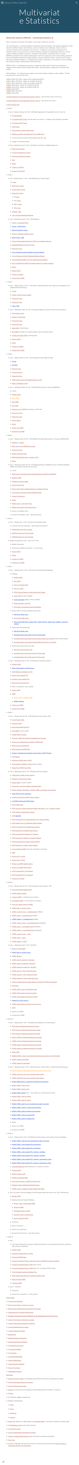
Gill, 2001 (14, 365)
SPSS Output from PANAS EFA (21, 749)
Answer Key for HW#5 (18, 562)
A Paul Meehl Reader (39, 1421)
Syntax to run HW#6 (17, 705)
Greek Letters (16, 127)
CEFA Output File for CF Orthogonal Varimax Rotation (27, 823)
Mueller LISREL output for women (21, 1100)
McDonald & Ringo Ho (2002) (22, 1211)
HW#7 (13, 853)
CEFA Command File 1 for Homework (22, 871)
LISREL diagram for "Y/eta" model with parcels (25, 978)
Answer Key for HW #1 (18, 171)
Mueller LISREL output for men (20, 1089)
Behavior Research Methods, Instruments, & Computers (21, 1305)
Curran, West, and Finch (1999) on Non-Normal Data (26, 786)
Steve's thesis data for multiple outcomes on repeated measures (30, 489)
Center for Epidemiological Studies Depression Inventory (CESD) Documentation (34, 982)
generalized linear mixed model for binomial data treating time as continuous (35, 642)
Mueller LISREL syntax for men (21, 1085)
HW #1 (14, 163)
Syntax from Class (17, 298)
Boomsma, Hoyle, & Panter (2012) (23, 1214)
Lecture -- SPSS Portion (19, 226)
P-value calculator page (12, 104)
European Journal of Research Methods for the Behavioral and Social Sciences (33, 1316)
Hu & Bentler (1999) (17, 901)
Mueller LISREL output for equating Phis (23, 1118)
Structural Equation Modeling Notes (22, 889)
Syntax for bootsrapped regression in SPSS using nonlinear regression (31, 241)
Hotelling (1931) (16, 394)
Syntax (17, 197)
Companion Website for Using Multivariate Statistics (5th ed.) (23, 97)
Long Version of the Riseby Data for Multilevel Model (26, 492)
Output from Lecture (17, 193)
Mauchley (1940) (16, 478)
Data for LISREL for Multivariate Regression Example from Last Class (31, 1070)
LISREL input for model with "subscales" (23, 960)
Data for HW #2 (16, 271)
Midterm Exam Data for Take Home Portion (24, 507)
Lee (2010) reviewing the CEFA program (23, 801)
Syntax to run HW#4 (17, 428)
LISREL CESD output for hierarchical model (24, 993)
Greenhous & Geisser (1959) (20, 481)
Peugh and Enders (19, 599)
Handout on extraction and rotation (21, 779)
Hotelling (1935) (16, 1250)
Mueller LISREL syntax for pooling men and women (26, 1107)
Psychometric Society (14, 1429)
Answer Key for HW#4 (18, 431)
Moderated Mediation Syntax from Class (23, 245)
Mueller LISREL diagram (19, 1093)
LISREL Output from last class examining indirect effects (28, 1078)
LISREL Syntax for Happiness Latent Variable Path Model (28, 1189)
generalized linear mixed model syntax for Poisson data (29, 653)
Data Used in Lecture (18, 186)
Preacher (12, 1417)
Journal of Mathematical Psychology (18, 1327)
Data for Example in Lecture (20, 230)
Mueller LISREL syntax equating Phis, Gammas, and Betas (28, 1152)
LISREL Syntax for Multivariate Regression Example (26, 1041)
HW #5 (14, 555)
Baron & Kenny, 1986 (18, 237)
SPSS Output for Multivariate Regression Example (26, 1033)
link (45, 138)
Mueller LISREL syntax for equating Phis (23, 1115)
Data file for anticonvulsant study (23, 649)
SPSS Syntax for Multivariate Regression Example (26, 1030)
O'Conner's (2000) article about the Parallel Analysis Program (29, 738)
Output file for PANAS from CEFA (21, 768)
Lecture (14, 182)
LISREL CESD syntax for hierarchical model (24, 989)
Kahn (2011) (17, 581)
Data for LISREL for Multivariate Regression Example (27, 1037)
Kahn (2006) (15, 731)
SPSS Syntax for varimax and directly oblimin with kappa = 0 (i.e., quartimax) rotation (36, 808)
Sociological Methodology (15, 1356)
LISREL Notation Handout (19, 893)
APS (14, 1421)
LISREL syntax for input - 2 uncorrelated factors (25, 923)
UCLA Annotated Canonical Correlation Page (24, 1272)
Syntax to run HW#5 (17, 559)
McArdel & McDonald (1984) (20, 1178)
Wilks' (14, 446)
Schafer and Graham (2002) (19, 335)
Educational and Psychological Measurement (20, 1312)
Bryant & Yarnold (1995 (18, 949)
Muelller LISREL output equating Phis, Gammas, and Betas (28, 1155)
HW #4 (14, 424)
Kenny (12, 1409)
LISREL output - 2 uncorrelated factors (23, 926)
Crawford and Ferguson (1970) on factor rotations (25, 797)
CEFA (13, 816)
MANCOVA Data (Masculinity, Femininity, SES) (25, 457)
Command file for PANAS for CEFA (22, 764)
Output (14, 461)
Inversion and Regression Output (21, 156)
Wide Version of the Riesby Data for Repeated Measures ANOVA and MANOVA (34, 474)
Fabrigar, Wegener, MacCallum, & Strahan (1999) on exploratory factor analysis (34, 790)
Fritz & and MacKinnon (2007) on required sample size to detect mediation (32, 263)
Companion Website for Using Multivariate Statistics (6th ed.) (23, 100)
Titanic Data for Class (18, 313)
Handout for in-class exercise (20, 1000)
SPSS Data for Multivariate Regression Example (25, 1026)
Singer (16, 596)
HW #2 (14, 267)
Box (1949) (15, 332)
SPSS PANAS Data (17, 805)
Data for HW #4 (16, 420)
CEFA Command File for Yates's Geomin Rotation (26, 841)
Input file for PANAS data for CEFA (22, 760)
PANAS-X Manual (19, 701)
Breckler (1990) (16, 1196)
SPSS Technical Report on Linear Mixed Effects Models (29, 592)
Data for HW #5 (16, 551)
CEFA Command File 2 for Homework (22, 875)
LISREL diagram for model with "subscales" (24, 967)
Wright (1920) (15, 1052)
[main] (39, 16)
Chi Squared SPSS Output (19, 123)
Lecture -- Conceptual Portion (20, 223)
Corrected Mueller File (18, 1166)
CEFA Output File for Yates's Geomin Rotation (25, 845)
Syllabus (8, 85)
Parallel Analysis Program (19, 734)
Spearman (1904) (17, 723)
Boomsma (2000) (19, 1207)
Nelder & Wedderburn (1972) (20, 383)
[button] (2, 2)
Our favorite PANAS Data (19, 1257)
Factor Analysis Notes (18, 720)
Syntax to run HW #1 (18, 167)
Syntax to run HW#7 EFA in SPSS (21, 867)
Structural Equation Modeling (16, 1364)
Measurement (12, 1334)
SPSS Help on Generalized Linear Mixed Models (27, 607)
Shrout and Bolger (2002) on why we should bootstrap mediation (30, 259)
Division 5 (11, 1390)
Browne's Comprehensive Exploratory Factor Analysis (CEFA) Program (31, 753)
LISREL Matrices (17, 956)
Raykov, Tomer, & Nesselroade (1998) (24, 1203)
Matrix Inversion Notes (18, 149)
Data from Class (16, 369)
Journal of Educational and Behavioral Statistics (21, 1323)
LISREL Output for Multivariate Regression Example (26, 1045)
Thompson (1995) (17, 1283)
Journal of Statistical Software (16, 1331)
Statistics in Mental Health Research (18, 1436)
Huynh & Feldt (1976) (18, 485)
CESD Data (15, 985)
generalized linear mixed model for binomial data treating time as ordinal (34, 638)
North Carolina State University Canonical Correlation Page (28, 1275)
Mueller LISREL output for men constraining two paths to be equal (30, 1104)
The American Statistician (15, 1301)
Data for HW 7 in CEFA (18, 860)
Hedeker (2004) (18, 577)
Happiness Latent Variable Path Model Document (25, 1185)
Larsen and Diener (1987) (19, 849)
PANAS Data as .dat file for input (21, 908)
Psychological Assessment (15, 1345)
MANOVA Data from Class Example (22, 529)
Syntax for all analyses (18, 496)
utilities (19, 1397)
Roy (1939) (15, 406)
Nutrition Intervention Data (19, 454)
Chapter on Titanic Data (18, 317)
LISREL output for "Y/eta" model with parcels (24, 974)
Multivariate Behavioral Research (17, 1338)
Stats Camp (11, 1440)
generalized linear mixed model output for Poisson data (29, 657)
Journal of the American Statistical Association (21, 1320)
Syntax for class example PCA (20, 679)
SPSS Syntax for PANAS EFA (20, 745)
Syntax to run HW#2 (17, 274)
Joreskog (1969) (16, 897)
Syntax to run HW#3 (17, 346)
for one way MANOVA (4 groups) (26, 446)
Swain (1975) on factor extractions (21, 793)
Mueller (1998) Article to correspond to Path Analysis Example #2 (30, 1081)
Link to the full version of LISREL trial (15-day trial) (26, 1181)
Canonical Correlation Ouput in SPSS (22, 1268)
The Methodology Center (15, 1425)
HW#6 (13, 694)
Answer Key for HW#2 (18, 278)
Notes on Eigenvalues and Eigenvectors (23, 668)
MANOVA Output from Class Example (22, 537)
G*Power (10, 1393)
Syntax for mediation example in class (22, 234)
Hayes (12, 1405)
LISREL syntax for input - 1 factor (21, 934)
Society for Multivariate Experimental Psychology (22, 1432)
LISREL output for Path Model (20, 1059)
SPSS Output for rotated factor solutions (23, 812)
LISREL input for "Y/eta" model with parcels (24, 971)
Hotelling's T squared (18, 442)
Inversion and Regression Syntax (21, 152)
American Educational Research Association (20, 1382)
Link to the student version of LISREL (22, 904)
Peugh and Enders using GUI (22, 603)
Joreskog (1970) (16, 1170)
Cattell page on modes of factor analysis (23, 775)
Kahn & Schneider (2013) (21, 585)
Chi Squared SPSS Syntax (19, 119)
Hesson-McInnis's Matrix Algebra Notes (23, 130)
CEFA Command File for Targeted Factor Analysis (26, 827)
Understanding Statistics (15, 1371)
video (14, 141)
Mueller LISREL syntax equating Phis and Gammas (26, 1144)
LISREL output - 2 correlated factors (22, 915)
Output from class (17, 248)
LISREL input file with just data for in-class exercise (26, 1004)
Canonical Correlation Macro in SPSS (22, 1253)
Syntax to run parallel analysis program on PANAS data (27, 742)
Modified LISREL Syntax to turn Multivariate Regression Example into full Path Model (36, 1056)
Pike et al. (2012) (19, 588)
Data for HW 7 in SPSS (18, 856)
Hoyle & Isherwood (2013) (21, 1218)
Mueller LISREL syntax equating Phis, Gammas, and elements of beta (31, 1159)
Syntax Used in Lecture (18, 189)
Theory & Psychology (14, 1368)
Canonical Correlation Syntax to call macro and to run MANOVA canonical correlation (35, 1261)
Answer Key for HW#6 (18, 709)
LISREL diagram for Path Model (21, 1063)
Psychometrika (12, 1353)
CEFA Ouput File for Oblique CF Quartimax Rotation (26, 838)
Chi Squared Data (17, 115)
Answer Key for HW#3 (18, 350)
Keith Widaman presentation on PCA (22, 672)
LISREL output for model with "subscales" (23, 963)
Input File (18, 816)
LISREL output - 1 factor (19, 937)
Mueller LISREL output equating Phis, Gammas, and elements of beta (31, 1163)
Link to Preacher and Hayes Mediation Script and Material (28, 252)
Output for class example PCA (20, 683)
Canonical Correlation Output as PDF (22, 1264)
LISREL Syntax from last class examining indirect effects (28, 1074)
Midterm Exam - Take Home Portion (22, 503)
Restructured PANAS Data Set (20, 727)
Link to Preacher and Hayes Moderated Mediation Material (28, 256)
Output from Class (17, 302)
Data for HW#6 (16, 690)
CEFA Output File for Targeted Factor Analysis (25, 830)
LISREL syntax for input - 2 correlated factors (24, 912)
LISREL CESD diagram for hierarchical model (24, 997)
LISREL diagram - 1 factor (19, 941)
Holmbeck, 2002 (16, 211)
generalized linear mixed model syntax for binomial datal (29, 635)
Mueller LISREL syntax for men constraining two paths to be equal (30, 1141)
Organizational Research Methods (17, 1342)
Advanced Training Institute (16, 1378)
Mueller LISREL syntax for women (21, 1096)
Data (13, 160)
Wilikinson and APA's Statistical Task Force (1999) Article (28, 134)
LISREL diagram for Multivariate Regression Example (27, 1048)
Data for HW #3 (16, 339)
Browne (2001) (16, 782)
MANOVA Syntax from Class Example (22, 533)
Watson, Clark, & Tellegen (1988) (23, 697)
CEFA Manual (16, 757)
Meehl (10, 1421)
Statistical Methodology (14, 1360)
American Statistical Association (17, 1386)
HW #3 (14, 343)
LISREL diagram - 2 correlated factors (22, 919)
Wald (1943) (15, 328)
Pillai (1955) (15, 402)
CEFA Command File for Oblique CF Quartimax (25, 834)
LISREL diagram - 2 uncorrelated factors (23, 930)
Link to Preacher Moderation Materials (22, 215)
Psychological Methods (14, 1349)
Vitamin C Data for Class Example (21, 295)
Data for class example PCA (20, 675)
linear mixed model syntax (21, 618)
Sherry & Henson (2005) (18, 1279)
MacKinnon (13, 1413)
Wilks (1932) (15, 398)
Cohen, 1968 (15, 306)
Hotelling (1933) (16, 664)
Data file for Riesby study (21, 614)
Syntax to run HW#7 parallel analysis (22, 864)
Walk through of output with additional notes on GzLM (27, 380)
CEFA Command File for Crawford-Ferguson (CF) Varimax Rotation (30, 819)
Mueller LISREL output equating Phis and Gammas (26, 1148)
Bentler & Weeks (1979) (18, 1174)
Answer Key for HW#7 (18, 878)
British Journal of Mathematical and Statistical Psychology (24, 1309)
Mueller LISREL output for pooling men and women (26, 1111)
